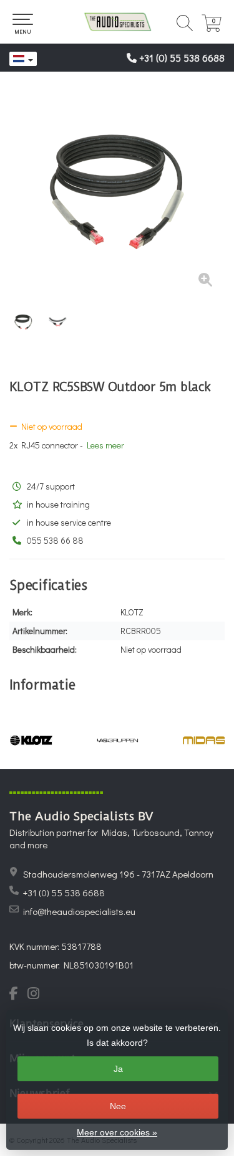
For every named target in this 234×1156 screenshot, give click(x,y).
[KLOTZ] (31, 740)
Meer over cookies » (117, 1132)
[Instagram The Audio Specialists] (37, 994)
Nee (118, 1106)
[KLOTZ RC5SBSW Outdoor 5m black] (117, 191)
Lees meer (105, 445)
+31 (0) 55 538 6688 (182, 57)
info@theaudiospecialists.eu (79, 911)
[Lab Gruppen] (117, 740)
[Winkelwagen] (212, 28)
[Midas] (204, 740)
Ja (118, 1069)
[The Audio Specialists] (117, 21)
